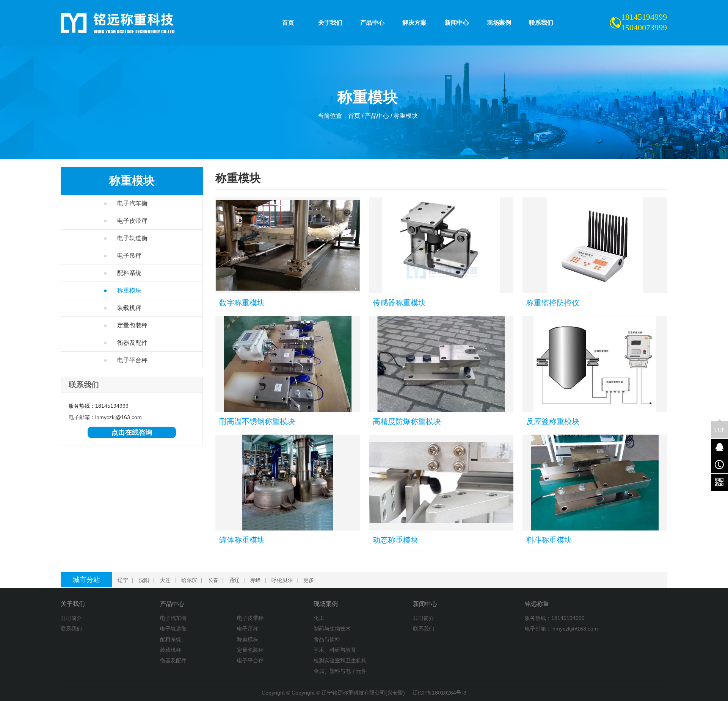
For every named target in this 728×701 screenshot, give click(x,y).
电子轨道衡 (125, 238)
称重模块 (406, 116)
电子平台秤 (125, 360)
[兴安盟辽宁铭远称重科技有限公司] (131, 22)
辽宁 (123, 580)
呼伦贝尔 (282, 580)
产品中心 (377, 116)
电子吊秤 (122, 255)
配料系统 (122, 273)
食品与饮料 (327, 639)
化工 (319, 618)
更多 (308, 580)
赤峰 (255, 580)
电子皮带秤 (125, 220)
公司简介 (71, 618)
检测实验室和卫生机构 (340, 660)
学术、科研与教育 (335, 650)
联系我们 (71, 629)
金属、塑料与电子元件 (340, 671)
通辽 (234, 580)
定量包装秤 (125, 325)
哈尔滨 (189, 580)
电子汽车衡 (125, 203)
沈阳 (144, 580)
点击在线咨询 (131, 432)
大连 (165, 580)
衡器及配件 (125, 343)
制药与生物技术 (332, 629)
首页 (354, 116)
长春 (213, 580)
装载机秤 (122, 308)
